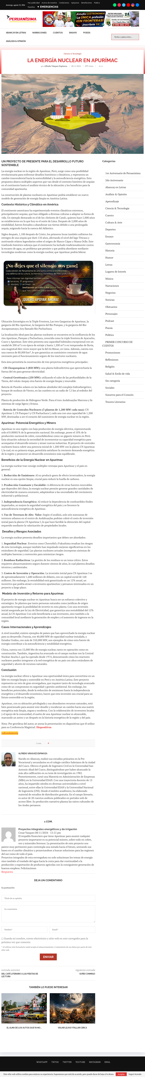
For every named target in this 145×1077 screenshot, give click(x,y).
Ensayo (73, 33)
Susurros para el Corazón (119, 394)
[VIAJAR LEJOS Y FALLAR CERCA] (72, 1008)
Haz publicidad (34, 3)
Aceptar (121, 1074)
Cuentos (58, 33)
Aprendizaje (112, 201)
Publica (97, 3)
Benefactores (86, 3)
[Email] (137, 5)
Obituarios (111, 307)
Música (109, 278)
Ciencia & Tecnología (117, 208)
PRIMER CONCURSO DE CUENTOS (117, 343)
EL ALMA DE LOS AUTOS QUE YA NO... (24, 1028)
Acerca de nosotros (49, 3)
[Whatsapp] (114, 5)
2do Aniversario (114, 180)
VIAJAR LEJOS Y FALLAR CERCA (72, 1028)
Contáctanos (64, 3)
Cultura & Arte (113, 222)
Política (109, 335)
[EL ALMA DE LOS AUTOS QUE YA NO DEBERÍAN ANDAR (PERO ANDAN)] (24, 1008)
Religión (110, 366)
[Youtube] (128, 5)
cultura (5, 733)
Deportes (110, 229)
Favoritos (31, 7)
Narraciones (39, 33)
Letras (108, 264)
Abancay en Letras (16, 33)
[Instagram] (133, 5)
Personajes (111, 313)
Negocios (110, 292)
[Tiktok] (119, 5)
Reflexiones (111, 359)
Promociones (112, 352)
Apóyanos (75, 3)
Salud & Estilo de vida (117, 373)
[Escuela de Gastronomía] (91, 13)
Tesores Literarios (115, 402)
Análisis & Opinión (16, 41)
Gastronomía (112, 243)
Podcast (109, 321)
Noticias (110, 299)
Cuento (109, 215)
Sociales (109, 387)
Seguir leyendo (135, 1074)
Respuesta (7, 871)
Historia (109, 250)
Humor (109, 257)
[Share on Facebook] (52, 743)
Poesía (86, 33)
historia (13, 733)
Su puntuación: (8, 887)
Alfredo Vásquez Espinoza (55, 66)
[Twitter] (123, 5)
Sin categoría (112, 380)
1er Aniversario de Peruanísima (122, 173)
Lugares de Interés (115, 271)
